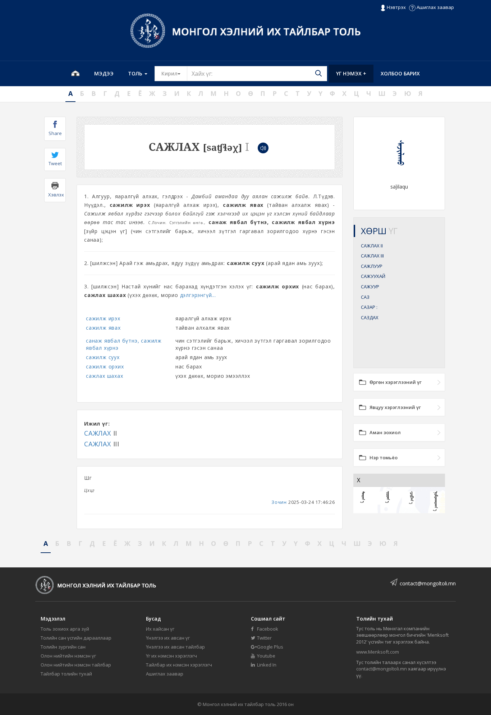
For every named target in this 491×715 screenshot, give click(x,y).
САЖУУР (370, 286)
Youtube (265, 656)
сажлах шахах (104, 375)
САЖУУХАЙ (373, 276)
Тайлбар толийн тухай (66, 673)
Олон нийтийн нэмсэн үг (68, 656)
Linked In (266, 664)
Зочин (279, 502)
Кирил (174, 73)
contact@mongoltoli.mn (428, 583)
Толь (136, 73)
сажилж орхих (105, 366)
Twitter (264, 638)
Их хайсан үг (160, 629)
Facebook (267, 629)
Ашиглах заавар (435, 7)
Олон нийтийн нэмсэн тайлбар (76, 664)
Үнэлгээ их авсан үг (168, 638)
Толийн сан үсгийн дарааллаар (76, 638)
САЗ (365, 297)
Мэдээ (104, 73)
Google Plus (269, 647)
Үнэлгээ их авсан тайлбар (175, 647)
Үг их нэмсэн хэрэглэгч (171, 656)
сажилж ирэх (103, 318)
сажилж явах (103, 327)
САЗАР (369, 307)
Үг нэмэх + (351, 73)
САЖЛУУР (371, 266)
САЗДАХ (369, 317)
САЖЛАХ (97, 433)
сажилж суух (103, 357)
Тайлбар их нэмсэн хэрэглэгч (179, 664)
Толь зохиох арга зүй (65, 629)
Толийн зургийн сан (63, 647)
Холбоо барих (400, 73)
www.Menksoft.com (377, 652)
